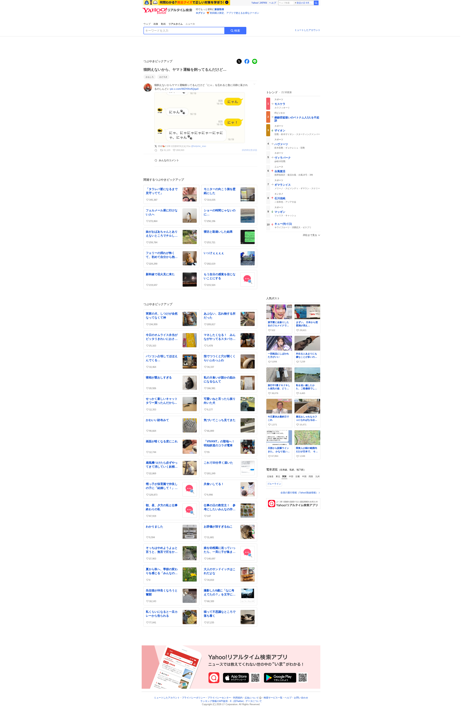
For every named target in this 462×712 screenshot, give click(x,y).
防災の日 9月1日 (305, 3)
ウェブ (147, 24)
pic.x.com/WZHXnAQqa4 (184, 88)
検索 (237, 30)
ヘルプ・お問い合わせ (296, 697)
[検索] (316, 3)
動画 (163, 24)
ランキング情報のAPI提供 (214, 701)
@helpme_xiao (198, 146)
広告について (252, 697)
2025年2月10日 (249, 150)
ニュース (190, 24)
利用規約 (238, 697)
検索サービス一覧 (273, 697)
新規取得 (219, 9)
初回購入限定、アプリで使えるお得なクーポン (234, 13)
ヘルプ (272, 2)
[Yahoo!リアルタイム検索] (168, 9)
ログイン (200, 13)
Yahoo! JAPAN (259, 2)
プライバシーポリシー (193, 697)
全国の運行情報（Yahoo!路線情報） (299, 492)
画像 (155, 24)
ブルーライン (274, 483)
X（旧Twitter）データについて (246, 701)
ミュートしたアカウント (307, 30)
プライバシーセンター (219, 697)
